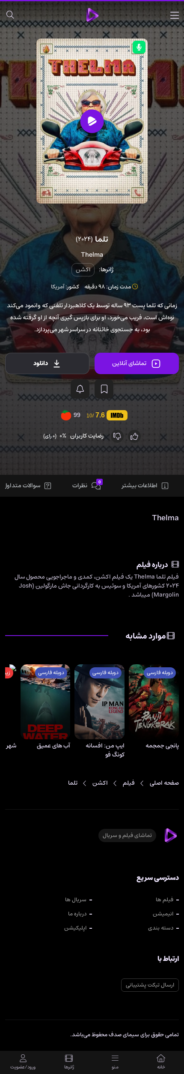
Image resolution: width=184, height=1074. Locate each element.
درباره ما (77, 914)
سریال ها (75, 900)
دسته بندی (160, 928)
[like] (134, 436)
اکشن (83, 269)
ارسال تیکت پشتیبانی (150, 985)
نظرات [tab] (86, 485)
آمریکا (57, 287)
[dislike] (117, 436)
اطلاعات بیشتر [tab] (139, 485)
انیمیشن (163, 914)
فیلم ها (164, 900)
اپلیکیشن (75, 928)
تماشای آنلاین (129, 363)
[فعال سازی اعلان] (80, 389)
